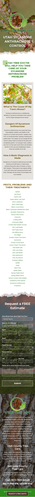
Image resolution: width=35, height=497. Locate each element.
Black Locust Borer (17, 207)
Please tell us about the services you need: (16, 365)
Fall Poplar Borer (17, 230)
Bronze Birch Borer (17, 214)
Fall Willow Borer (17, 232)
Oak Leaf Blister (17, 252)
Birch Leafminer (17, 202)
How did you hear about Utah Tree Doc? (15, 316)
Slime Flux (17, 268)
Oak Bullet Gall (17, 247)
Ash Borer (17, 194)
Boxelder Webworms (17, 212)
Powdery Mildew (17, 260)
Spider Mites (17, 270)
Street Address (7, 352)
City (3, 358)
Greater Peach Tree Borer (17, 237)
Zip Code (21, 358)
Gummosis (17, 240)
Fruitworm (17, 285)
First (3, 335)
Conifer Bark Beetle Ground (18, 225)
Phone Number (7, 345)
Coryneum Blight (17, 222)
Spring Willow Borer (17, 275)
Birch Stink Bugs (17, 204)
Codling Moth (17, 219)
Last (19, 335)
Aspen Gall (17, 197)
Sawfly (17, 263)
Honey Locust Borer (17, 242)
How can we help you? (9, 323)
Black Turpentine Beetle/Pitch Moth (17, 209)
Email (4, 338)
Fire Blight (17, 235)
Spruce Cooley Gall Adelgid (17, 278)
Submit (17, 383)
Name (4, 330)
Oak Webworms (17, 255)
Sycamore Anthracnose (17, 283)
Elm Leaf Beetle (17, 227)
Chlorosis (17, 217)
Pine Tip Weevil (17, 258)
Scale (17, 265)
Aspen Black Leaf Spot (17, 199)
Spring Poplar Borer (17, 273)
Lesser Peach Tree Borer (17, 245)
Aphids (17, 192)
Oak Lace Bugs (18, 250)
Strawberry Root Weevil (17, 280)
